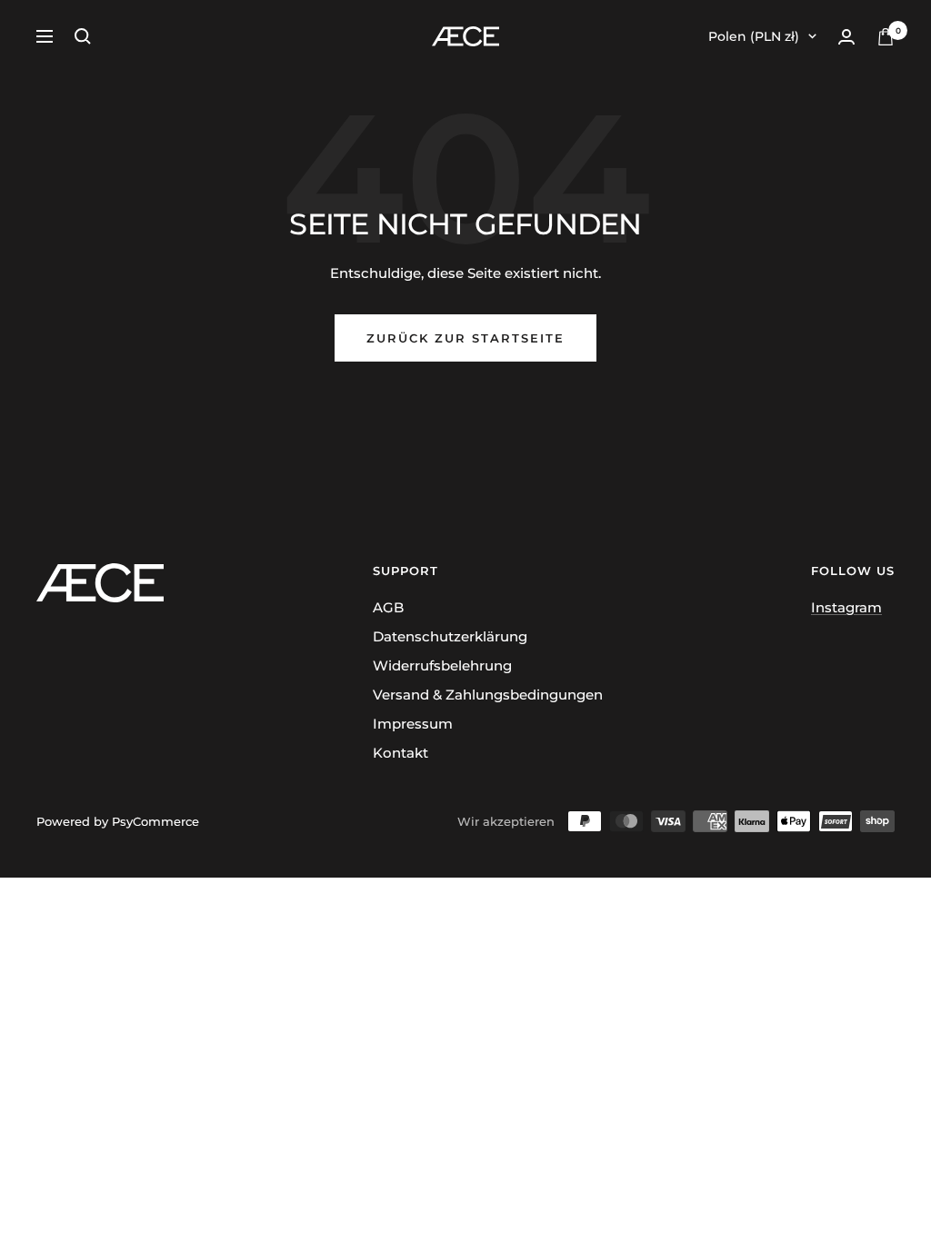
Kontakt (400, 752)
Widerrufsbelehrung (442, 665)
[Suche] (83, 36)
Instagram (846, 607)
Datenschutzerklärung (450, 636)
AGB (388, 607)
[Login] (846, 37)
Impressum (413, 723)
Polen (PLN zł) (753, 36)
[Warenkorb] (885, 36)
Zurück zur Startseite (465, 338)
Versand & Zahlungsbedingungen (488, 694)
